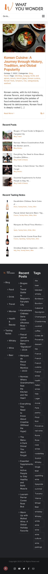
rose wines (37, 447)
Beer (10, 355)
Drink (10, 296)
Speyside (39, 484)
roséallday (39, 453)
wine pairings (38, 545)
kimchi (12, 78)
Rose (37, 440)
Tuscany (38, 493)
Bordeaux (39, 299)
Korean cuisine (34, 78)
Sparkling (22, 239)
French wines (38, 374)
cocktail (38, 326)
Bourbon (39, 303)
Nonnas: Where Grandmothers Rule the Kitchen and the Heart (24, 387)
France (16, 215)
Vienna (38, 498)
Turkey (30, 206)
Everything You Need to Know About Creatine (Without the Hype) (24, 417)
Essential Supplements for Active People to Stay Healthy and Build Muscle (24, 475)
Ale (36, 281)
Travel (19, 136)
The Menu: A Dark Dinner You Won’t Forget (23, 446)
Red (18, 250)
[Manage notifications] (6, 568)
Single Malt (37, 469)
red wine (38, 431)
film (36, 349)
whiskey (38, 512)
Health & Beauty (22, 159)
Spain (15, 230)
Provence (39, 426)
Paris (37, 408)
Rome (37, 435)
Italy (15, 250)
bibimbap (18, 76)
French (38, 358)
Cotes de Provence (39, 337)
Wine (34, 206)
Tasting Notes (22, 206)
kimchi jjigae (22, 78)
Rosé (15, 206)
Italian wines (37, 387)
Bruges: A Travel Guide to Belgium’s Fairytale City (24, 294)
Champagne (40, 317)
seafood (7, 83)
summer (38, 489)
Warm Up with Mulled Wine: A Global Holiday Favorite (24, 521)
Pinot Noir (37, 419)
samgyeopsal (33, 81)
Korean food (9, 81)
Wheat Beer (38, 505)
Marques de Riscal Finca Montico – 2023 (24, 363)
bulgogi (26, 76)
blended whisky (38, 292)
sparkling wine (39, 477)
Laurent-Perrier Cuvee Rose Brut (24, 500)
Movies (19, 148)
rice (24, 81)
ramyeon (18, 81)
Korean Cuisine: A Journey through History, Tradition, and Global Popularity (23, 64)
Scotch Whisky (38, 460)
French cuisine (38, 365)
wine (37, 530)
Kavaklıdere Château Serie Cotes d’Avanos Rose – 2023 (24, 319)
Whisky (10, 340)
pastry (37, 412)
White (31, 215)
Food (6, 76)
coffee (37, 331)
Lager (37, 398)
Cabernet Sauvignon (39, 310)
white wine (37, 523)
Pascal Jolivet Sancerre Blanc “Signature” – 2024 (24, 342)
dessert (38, 344)
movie (37, 403)
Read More (8, 113)
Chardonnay (40, 321)
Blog (31, 73)
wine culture (38, 536)
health (37, 380)
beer (37, 285)
